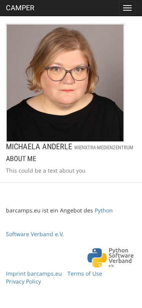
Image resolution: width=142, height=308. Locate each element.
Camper (20, 8)
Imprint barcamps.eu (34, 273)
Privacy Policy (23, 281)
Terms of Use (84, 273)
